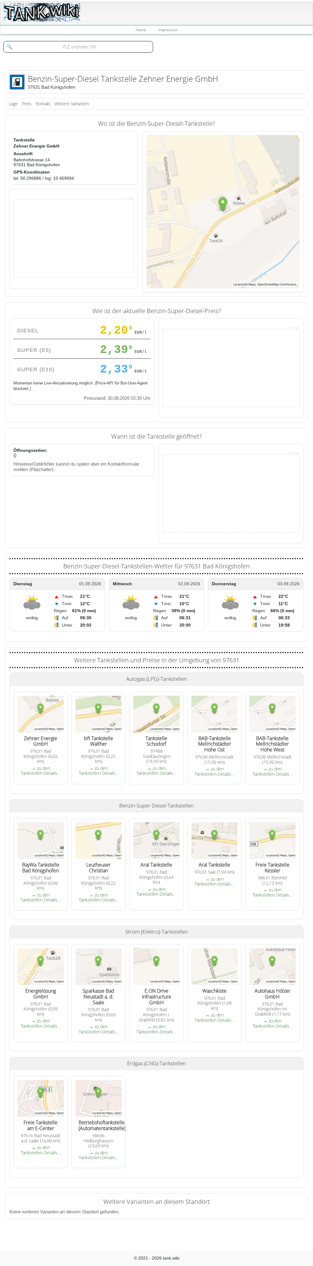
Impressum (168, 29)
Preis (26, 104)
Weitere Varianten (72, 104)
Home (141, 29)
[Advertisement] (59, 238)
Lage (13, 104)
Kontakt (43, 104)
